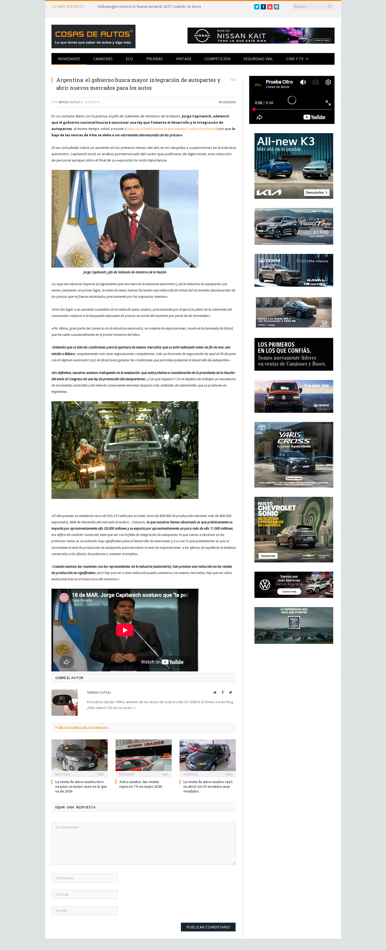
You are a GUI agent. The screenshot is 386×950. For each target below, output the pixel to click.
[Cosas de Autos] (93, 35)
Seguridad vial (258, 58)
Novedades (69, 58)
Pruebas (154, 58)
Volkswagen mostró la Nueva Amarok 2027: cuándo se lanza (149, 6)
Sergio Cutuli (69, 102)
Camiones (103, 58)
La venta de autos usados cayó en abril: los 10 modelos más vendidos (208, 786)
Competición (217, 58)
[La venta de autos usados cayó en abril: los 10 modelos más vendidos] (208, 757)
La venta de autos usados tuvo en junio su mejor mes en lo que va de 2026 (81, 786)
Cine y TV (294, 58)
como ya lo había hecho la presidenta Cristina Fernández (171, 128)
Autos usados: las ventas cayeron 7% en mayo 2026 (140, 784)
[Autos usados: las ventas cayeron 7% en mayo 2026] (144, 757)
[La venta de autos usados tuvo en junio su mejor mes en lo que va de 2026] (79, 757)
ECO (129, 58)
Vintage (183, 58)
